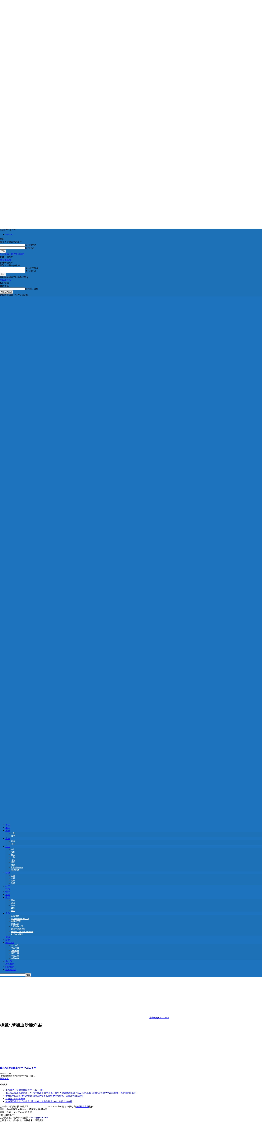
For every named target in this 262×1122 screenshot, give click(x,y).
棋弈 (13, 865)
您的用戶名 (30, 245)
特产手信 (15, 953)
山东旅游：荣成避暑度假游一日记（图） (25, 1090)
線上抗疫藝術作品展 (20, 919)
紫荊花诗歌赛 (17, 867)
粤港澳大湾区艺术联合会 (22, 932)
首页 (7, 824)
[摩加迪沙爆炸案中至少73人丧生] (22, 1062)
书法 (13, 860)
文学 (13, 857)
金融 (13, 878)
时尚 (13, 908)
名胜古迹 (15, 958)
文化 (7, 846)
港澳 (7, 838)
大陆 (13, 833)
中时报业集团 (82, 1106)
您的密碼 (29, 248)
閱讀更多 (4, 1078)
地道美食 (15, 948)
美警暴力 (15, 924)
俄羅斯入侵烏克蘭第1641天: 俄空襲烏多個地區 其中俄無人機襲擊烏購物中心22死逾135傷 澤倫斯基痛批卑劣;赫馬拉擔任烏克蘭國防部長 (70, 1093)
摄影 (13, 862)
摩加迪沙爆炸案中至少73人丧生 (18, 1067)
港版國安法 (16, 921)
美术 (13, 854)
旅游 (13, 903)
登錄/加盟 (9, 234)
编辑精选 (15, 950)
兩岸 (7, 830)
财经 (7, 872)
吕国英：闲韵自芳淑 (15, 1098)
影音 (7, 939)
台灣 (13, 836)
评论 (7, 889)
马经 (13, 883)
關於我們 (9, 966)
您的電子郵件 (31, 268)
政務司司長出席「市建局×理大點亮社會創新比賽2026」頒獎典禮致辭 (38, 1101)
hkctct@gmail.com (39, 1117)
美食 (13, 900)
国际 (7, 827)
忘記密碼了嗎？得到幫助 (12, 254)
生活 (7, 897)
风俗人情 (15, 956)
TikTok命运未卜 (18, 934)
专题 (7, 913)
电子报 (8, 961)
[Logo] (131, 557)
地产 (13, 881)
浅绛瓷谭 (15, 870)
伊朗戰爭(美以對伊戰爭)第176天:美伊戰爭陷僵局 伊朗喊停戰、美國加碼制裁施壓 (44, 1096)
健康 (13, 905)
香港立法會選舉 (18, 929)
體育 (7, 891)
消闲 (13, 911)
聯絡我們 (9, 964)
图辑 (7, 937)
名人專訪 (15, 945)
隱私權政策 (5, 260)
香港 (13, 841)
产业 (13, 875)
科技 (7, 886)
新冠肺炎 (15, 916)
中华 (13, 849)
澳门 (13, 844)
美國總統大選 (17, 926)
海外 (13, 852)
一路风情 (9, 942)
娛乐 (7, 894)
